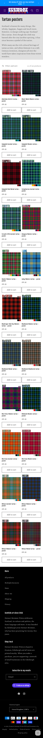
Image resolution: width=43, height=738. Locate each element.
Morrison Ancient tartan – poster (10, 460)
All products (9, 577)
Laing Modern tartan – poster (31, 279)
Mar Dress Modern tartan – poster (10, 415)
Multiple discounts (12, 583)
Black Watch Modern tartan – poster (31, 100)
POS (25, 726)
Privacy (7, 604)
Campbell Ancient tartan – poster (10, 145)
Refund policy (13, 729)
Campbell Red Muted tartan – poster (11, 190)
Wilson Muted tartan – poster (31, 549)
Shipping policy (23, 733)
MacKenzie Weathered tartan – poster (31, 370)
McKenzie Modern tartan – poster (30, 415)
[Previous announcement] (4, 3)
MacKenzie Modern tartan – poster (30, 325)
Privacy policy (36, 729)
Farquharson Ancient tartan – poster (31, 190)
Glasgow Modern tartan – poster (30, 235)
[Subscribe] (34, 677)
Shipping (8, 599)
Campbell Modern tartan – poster (30, 145)
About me (8, 594)
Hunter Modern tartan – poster (9, 280)
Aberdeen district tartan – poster (10, 100)
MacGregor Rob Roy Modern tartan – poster (10, 325)
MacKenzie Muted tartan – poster (10, 370)
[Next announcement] (38, 3)
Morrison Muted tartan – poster (30, 460)
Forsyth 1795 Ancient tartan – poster (11, 235)
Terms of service (25, 729)
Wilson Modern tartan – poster (29, 505)
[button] (4, 10)
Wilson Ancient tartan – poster (9, 505)
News (7, 588)
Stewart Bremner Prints (16, 726)
